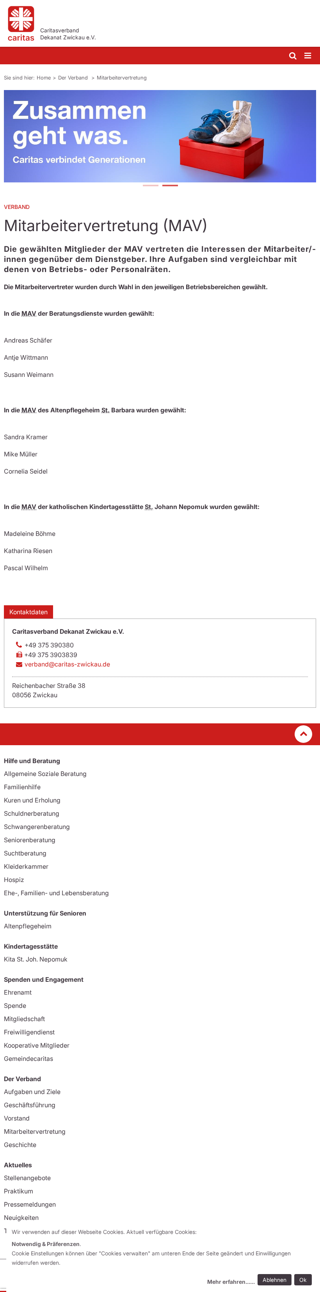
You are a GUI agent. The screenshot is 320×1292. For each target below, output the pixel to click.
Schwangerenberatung (37, 827)
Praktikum (18, 1191)
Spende (15, 1005)
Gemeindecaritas (28, 1058)
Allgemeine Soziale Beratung (45, 774)
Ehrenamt (18, 992)
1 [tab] (150, 186)
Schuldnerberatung (31, 813)
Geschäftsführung (29, 1105)
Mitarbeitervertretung (122, 77)
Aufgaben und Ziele (32, 1092)
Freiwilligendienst (29, 1032)
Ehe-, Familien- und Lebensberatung (56, 893)
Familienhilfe (22, 787)
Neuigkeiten (21, 1217)
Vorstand (17, 1118)
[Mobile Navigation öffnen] (308, 56)
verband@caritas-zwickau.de (67, 664)
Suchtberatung (25, 853)
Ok (303, 1279)
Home (44, 77)
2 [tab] (170, 186)
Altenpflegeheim (28, 926)
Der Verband (73, 77)
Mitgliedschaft (24, 1019)
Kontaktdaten (28, 612)
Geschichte (20, 1145)
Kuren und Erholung (32, 800)
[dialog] (163, 1258)
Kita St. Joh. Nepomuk (36, 959)
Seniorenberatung (29, 840)
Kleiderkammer (26, 866)
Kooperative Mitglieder (36, 1045)
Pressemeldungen (30, 1204)
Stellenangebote (27, 1178)
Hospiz (14, 880)
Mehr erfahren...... (231, 1281)
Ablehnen (274, 1279)
